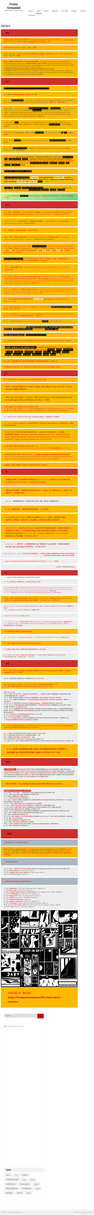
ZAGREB (48, 258)
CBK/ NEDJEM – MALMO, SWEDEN (50, 697)
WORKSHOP (63, 423)
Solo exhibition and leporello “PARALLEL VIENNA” (44, 40)
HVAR (29, 260)
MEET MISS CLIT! (19, 803)
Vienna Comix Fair (23, 41)
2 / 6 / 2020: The (8, 725)
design (24, 1180)
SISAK (54, 258)
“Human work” (53, 237)
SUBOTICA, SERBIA (52, 417)
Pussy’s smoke (13, 890)
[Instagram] (88, 6)
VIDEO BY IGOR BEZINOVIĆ (48, 423)
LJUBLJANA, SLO (26, 631)
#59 (36, 501)
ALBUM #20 (20, 581)
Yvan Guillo (22, 458)
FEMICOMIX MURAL (13, 631)
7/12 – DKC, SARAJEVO (12, 212)
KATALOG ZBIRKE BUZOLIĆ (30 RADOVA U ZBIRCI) (22, 719)
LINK (10, 55)
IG (55, 102)
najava (49, 299)
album (8, 1175)
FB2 (35, 74)
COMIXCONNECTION (26, 621)
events (32, 1180)
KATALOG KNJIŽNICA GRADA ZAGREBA (34, 465)
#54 (36, 678)
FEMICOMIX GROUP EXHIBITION (24, 807)
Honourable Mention (19, 725)
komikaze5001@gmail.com (15, 1212)
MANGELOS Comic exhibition (31, 792)
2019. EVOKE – (11, 784)
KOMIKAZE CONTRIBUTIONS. (39, 776)
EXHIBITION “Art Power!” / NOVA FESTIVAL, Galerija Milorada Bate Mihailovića (31, 592)
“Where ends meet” (20, 237)
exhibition (10, 1184)
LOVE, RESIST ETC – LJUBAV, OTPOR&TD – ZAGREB (43, 432)
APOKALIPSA (45, 771)
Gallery (64, 11)
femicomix (25, 1184)
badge (16, 1175)
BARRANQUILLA (9, 625)
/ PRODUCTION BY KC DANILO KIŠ (26, 598)
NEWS (39, 11)
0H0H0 (16, 809)
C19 (42, 678)
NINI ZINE (57, 816)
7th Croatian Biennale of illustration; (50, 851)
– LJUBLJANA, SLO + (54, 598)
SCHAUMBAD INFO (29, 279)
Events (83, 11)
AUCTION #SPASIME (52, 769)
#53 (33, 678)
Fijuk (11, 906)
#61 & (46, 501)
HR (8, 197)
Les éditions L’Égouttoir (41, 454)
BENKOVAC (36, 260)
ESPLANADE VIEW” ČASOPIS (19, 299)
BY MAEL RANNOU (26, 454)
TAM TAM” (14, 267)
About (31, 11)
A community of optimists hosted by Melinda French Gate (40, 784)
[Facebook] (84, 6)
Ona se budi (26, 853)
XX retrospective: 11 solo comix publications (36, 88)
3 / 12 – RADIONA (12, 509)
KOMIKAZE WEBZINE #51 (20, 814)
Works (74, 11)
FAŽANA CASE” (13, 531)
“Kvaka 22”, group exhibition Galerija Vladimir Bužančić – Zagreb (28, 379)
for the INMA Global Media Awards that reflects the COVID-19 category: (44, 725)
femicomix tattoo (21, 230)
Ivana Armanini (13, 6)
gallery (36, 1184)
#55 (39, 678)
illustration (11, 1188)
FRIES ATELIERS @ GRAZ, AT (47, 279)
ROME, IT (24, 260)
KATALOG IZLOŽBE (14, 536)
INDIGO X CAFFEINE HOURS (24, 816)
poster (9, 1192)
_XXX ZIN (25, 615)
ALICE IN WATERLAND (36, 314)
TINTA (14, 818)
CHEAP (11, 897)
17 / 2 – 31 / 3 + (8, 553)
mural (38, 1189)
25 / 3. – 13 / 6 (17, 553)
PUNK (71, 196)
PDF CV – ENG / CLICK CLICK (13, 88)
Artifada (38, 212)
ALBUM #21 (54, 501)
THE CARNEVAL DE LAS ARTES (58, 623)
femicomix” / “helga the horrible (31, 221)
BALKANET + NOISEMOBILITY (30, 307)
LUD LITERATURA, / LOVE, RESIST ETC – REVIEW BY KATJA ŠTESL (33, 196)
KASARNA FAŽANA (28, 479)
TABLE (6, 308)
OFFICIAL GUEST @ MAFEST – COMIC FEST (29, 805)
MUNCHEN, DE (8, 260)
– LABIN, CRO (35, 610)
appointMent (13, 888)
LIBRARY (55, 11)
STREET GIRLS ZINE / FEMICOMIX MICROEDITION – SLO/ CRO (26, 649)
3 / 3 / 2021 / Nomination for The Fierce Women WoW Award (21, 643)
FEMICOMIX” (64, 528)
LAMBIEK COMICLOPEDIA (12, 465)
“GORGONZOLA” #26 (12, 454)
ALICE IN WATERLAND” (45, 528)
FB (14, 55)
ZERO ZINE (11, 479)
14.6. (5, 631)
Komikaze (44, 41)
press (19, 1192)
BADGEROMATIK (30, 509)
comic (24, 1175)
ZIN (20, 267)
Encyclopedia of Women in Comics (20, 94)
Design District (13, 895)
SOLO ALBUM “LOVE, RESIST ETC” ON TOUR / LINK (21, 406)
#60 (40, 501)
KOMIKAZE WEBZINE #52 (20, 825)
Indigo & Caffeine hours (16, 901)
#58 (39, 581)
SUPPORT (31, 15)
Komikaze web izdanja (51, 853)
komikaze (26, 1188)
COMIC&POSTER (21, 769)
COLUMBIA (18, 625)
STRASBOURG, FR (63, 258)
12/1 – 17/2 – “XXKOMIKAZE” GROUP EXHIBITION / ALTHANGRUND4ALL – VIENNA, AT (30, 361)
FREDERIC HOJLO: (13, 434)
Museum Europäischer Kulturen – (58, 621)
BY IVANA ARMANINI (28, 708)
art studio (11, 230)
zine (28, 1193)
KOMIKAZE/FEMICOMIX (47, 347)
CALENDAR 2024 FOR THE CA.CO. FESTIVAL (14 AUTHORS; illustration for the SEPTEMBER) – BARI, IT (32, 367)
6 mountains (13, 903)
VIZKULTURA (50, 53)
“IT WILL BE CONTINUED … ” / (26, 637)
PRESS (46, 11)
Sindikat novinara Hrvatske (21, 163)
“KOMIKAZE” (18, 501)
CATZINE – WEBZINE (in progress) (65, 567)
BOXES (19, 811)
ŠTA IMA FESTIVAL (14, 307)
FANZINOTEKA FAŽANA (27, 315)
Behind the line (25, 851)
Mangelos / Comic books (28, 849)
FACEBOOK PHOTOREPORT (60, 454)
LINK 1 (29, 47)
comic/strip (12, 1179)
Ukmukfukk (14, 894)
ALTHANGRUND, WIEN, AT (36, 258)
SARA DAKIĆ (38, 299)
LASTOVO (44, 260)
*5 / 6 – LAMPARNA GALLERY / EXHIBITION (17, 610)
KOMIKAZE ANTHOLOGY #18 (21, 820)
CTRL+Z (48, 533)
